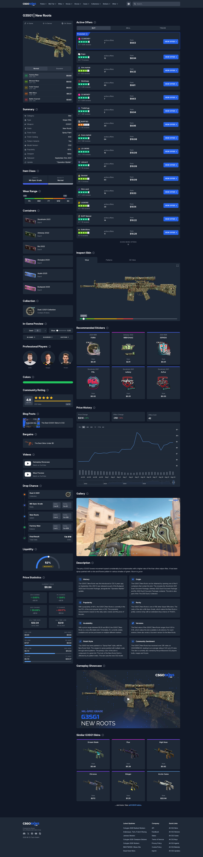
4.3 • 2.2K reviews (84, 87)
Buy (93, 28)
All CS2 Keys (173, 839)
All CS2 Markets (174, 847)
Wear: (53, 330)
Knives (68, 4)
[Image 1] (120, 553)
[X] (29, 834)
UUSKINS (84, 203)
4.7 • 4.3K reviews (84, 195)
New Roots (67, 128)
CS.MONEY (85, 39)
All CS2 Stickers (174, 832)
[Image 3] (126, 553)
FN (29, 201)
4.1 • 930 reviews (84, 73)
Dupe (83, 54)
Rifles (60, 4)
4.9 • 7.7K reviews (84, 154)
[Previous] (24, 330)
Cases (85, 4)
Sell (128, 28)
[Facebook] (33, 834)
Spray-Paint (66, 133)
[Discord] (25, 834)
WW (58, 201)
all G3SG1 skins (135, 805)
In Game (30, 23)
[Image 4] (130, 553)
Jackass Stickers (129, 836)
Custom (63, 337)
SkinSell (84, 176)
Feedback (155, 832)
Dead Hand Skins (129, 851)
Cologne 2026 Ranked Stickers (134, 828)
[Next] (45, 330)
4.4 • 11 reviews (83, 60)
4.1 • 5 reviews (83, 235)
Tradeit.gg (85, 108)
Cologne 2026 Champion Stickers (135, 839)
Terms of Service (158, 839)
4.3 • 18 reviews (83, 168)
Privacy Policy (157, 843)
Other (114, 4)
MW (39, 201)
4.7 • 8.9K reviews (84, 44)
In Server (48, 23)
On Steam (67, 23)
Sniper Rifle (67, 120)
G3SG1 (68, 124)
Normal (36, 68)
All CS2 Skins (173, 828)
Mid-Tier (51, 4)
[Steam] (41, 834)
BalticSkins (85, 230)
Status (154, 836)
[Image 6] (136, 553)
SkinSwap (85, 81)
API (153, 828)
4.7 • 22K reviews (84, 114)
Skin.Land (85, 189)
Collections (95, 4)
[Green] (48, 382)
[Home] (31, 4)
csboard (84, 162)
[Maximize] (177, 265)
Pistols (42, 4)
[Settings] (129, 4)
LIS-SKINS (85, 148)
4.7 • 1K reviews (83, 222)
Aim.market (85, 67)
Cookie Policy (157, 847)
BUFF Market (86, 216)
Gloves (76, 4)
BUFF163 (84, 121)
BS (68, 201)
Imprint (154, 851)
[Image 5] (133, 553)
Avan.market (86, 135)
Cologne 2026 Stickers (131, 843)
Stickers (105, 4)
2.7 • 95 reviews (83, 127)
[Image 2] (123, 553)
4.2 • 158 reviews (84, 208)
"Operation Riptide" (64, 162)
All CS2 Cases (174, 836)
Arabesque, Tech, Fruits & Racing (135, 832)
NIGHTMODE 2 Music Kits (132, 847)
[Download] (80, 553)
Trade (163, 28)
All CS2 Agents (174, 843)
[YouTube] (37, 834)
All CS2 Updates (174, 851)
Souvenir (59, 68)
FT (49, 201)
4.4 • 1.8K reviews (84, 141)
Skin (69, 116)
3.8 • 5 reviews (83, 181)
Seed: (31, 330)
